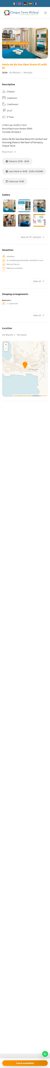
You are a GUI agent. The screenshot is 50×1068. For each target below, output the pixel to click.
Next (47, 43)
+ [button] (6, 344)
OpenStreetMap (26, 395)
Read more (7, 151)
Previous (7, 43)
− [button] (6, 349)
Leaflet (15, 395)
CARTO (44, 395)
